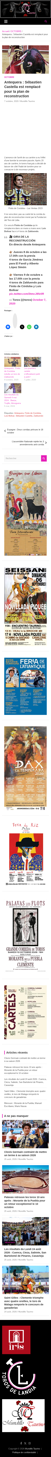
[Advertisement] (25, 130)
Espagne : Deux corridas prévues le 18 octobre (25, 431)
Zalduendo (38, 416)
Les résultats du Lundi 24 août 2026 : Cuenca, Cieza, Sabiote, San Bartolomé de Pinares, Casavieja (25, 1082)
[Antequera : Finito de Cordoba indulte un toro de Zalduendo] (12, 362)
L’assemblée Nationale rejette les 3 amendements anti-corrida (28, 443)
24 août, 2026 (10, 1311)
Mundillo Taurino (27, 101)
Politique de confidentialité (24, 1452)
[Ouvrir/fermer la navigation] (6, 21)
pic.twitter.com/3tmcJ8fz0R (26, 293)
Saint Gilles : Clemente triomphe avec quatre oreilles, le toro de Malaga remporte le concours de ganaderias (24, 1094)
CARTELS (9, 1191)
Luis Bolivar (9, 416)
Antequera (19, 413)
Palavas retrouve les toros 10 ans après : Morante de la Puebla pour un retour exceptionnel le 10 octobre (23, 1070)
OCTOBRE (9, 77)
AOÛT (7, 1145)
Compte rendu (19, 1291)
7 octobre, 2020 (11, 101)
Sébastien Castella (24, 416)
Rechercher (44, 458)
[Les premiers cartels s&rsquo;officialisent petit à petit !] (32, 362)
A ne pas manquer (16, 1116)
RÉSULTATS (10, 1243)
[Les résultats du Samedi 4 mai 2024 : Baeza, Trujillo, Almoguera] (12, 388)
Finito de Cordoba (33, 413)
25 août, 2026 (10, 1159)
